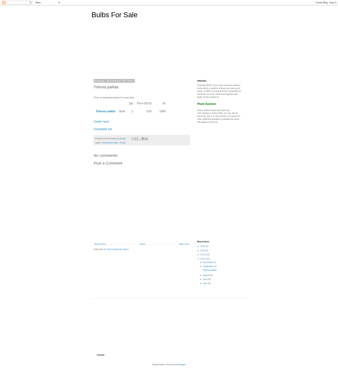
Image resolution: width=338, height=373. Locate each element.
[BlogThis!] (136, 138)
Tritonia (122, 143)
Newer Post (100, 244)
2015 (203, 250)
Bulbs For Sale (114, 15)
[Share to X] (140, 138)
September (208, 266)
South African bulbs (110, 143)
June (205, 283)
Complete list (103, 129)
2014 (203, 254)
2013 (203, 259)
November (208, 262)
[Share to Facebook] (143, 138)
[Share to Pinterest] (146, 138)
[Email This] (133, 138)
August (206, 275)
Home (142, 244)
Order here (101, 121)
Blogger (182, 364)
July (205, 279)
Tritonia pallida (209, 270)
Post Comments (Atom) (118, 249)
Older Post (184, 244)
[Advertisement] (123, 51)
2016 (203, 246)
